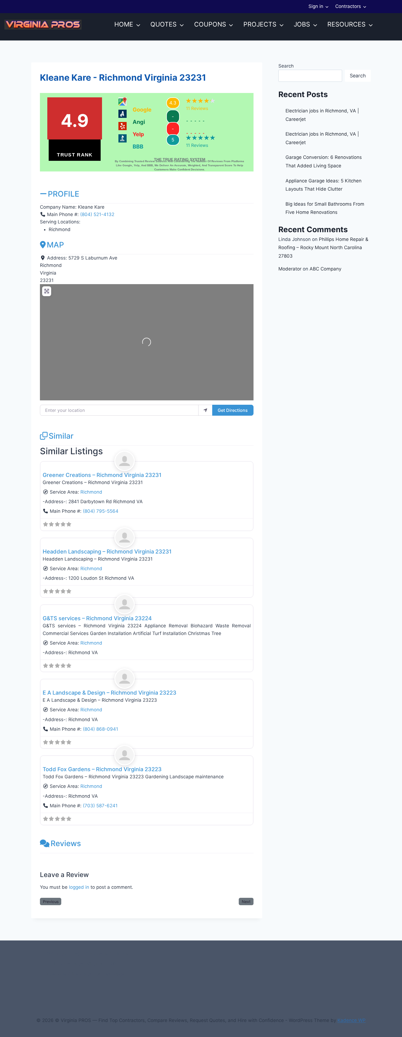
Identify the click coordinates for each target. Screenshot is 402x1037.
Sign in (315, 6)
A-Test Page (111, 974)
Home (123, 24)
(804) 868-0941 (100, 729)
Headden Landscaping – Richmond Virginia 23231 (107, 551)
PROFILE (63, 194)
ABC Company (325, 269)
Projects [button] (259, 24)
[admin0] (146, 461)
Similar (61, 436)
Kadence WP (351, 1020)
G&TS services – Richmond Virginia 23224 (97, 618)
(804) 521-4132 (97, 214)
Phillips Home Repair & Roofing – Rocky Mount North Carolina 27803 (323, 248)
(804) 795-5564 (100, 511)
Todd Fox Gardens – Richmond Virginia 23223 (102, 769)
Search (286, 66)
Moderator (289, 269)
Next (246, 901)
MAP (55, 244)
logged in (79, 887)
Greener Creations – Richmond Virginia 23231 (102, 475)
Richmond (91, 492)
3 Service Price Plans (68, 974)
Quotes (163, 24)
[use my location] (205, 410)
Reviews (66, 843)
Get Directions (233, 410)
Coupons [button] (210, 24)
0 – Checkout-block (106, 953)
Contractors (348, 6)
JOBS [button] (302, 24)
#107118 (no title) (61, 953)
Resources (346, 24)
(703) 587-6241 (100, 805)
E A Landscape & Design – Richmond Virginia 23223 (109, 692)
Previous (51, 901)
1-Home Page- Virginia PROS (85, 963)
